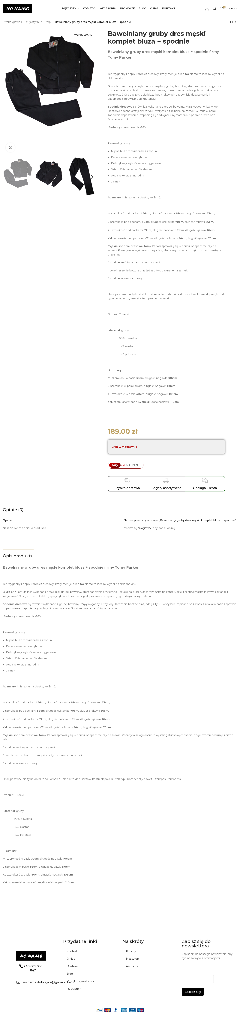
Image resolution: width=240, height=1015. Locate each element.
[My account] (207, 8)
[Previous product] (228, 22)
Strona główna (12, 22)
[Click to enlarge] (10, 147)
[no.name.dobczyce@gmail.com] (18, 982)
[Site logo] (17, 8)
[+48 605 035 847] (21, 966)
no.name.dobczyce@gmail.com (47, 982)
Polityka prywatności (80, 981)
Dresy (47, 22)
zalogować (145, 528)
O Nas (71, 958)
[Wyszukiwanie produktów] (214, 8)
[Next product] (235, 22)
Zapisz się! (192, 992)
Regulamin (74, 988)
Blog (70, 973)
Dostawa (72, 966)
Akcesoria (132, 966)
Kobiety (131, 951)
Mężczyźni (32, 22)
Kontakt (72, 951)
